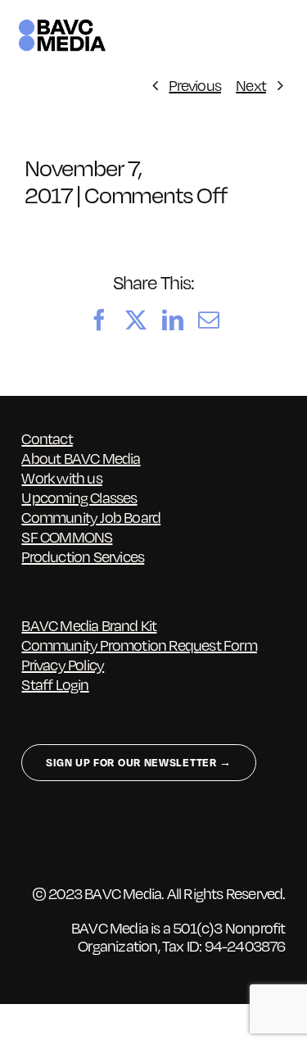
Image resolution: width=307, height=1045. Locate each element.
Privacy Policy (62, 665)
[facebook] (29, 841)
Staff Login (54, 684)
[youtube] (157, 841)
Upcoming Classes (79, 497)
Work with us (61, 478)
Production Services (82, 556)
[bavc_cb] (62, 25)
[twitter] (61, 841)
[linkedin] (125, 841)
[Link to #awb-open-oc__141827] (281, 35)
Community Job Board (90, 517)
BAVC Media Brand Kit (88, 625)
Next (251, 85)
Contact (46, 438)
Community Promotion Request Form (138, 645)
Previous (195, 85)
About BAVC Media (80, 458)
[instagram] (93, 841)
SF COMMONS (66, 537)
